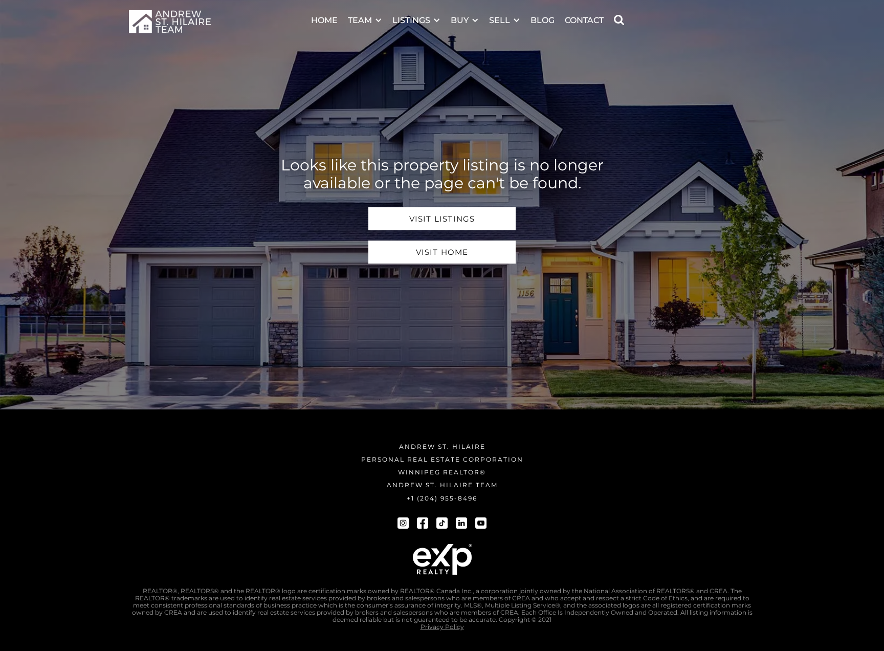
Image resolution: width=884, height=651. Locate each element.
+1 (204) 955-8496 (442, 498)
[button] (365, 13)
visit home (442, 252)
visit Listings (442, 219)
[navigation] (170, 21)
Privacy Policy (442, 627)
